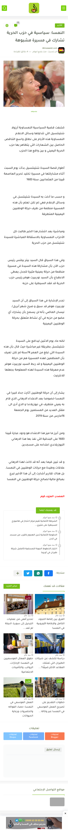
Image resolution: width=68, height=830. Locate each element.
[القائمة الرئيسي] (63, 8)
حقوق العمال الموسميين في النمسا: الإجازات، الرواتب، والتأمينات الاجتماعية (18, 665)
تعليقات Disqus (13, 736)
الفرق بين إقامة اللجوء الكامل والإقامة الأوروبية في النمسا (51, 624)
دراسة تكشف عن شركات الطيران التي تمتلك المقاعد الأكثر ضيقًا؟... (50, 663)
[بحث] (4, 8)
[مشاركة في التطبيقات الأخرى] (17, 573)
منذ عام (58, 615)
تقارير (59, 25)
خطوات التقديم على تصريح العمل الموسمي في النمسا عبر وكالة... (51, 707)
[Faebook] (57, 802)
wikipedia (34, 112)
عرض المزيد (11, 586)
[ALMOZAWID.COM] (34, 8)
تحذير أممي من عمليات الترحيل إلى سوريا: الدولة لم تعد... (19, 624)
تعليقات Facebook (33, 736)
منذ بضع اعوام (49, 517)
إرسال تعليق (53, 749)
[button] (48, 573)
